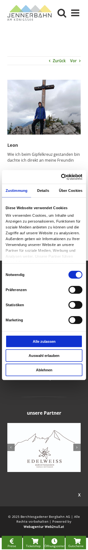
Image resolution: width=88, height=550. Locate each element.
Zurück (59, 60)
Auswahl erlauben (44, 356)
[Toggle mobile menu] (76, 13)
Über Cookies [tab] (70, 190)
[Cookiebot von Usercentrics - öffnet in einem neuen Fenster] (62, 177)
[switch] (75, 290)
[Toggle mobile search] (61, 13)
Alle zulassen (44, 341)
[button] (11, 447)
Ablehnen (44, 370)
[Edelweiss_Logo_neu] (44, 425)
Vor (73, 60)
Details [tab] (43, 190)
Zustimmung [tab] (16, 190)
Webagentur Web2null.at (44, 526)
